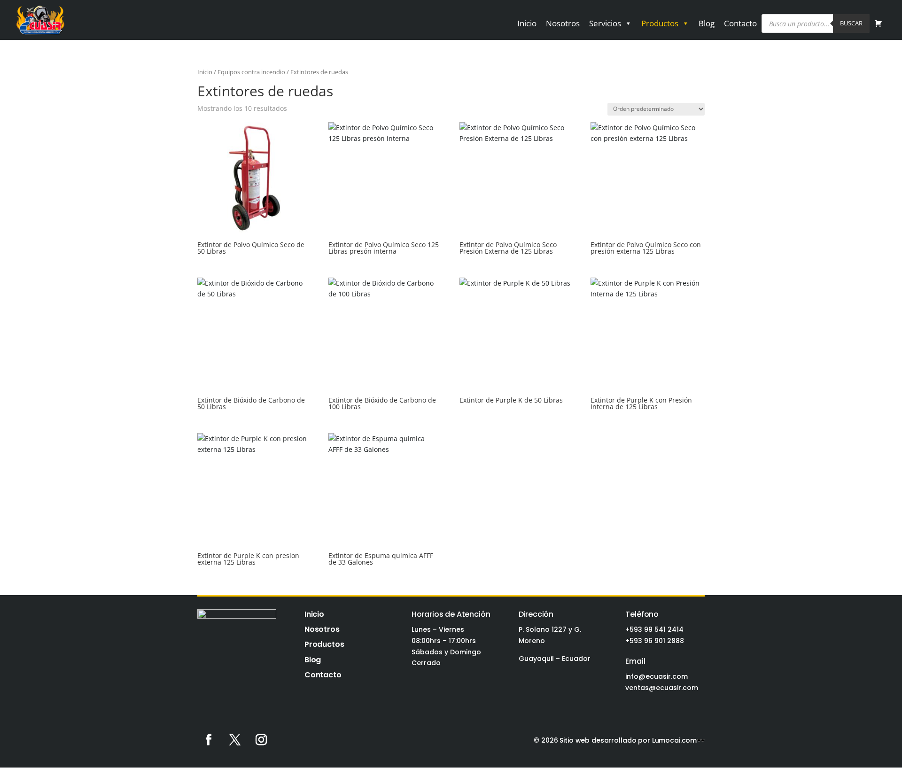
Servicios (605, 23)
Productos (659, 23)
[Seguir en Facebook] (208, 740)
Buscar (851, 23)
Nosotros (563, 23)
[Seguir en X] (235, 740)
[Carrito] (878, 23)
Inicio (527, 23)
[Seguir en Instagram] (261, 740)
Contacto (740, 23)
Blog (707, 23)
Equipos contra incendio (251, 72)
